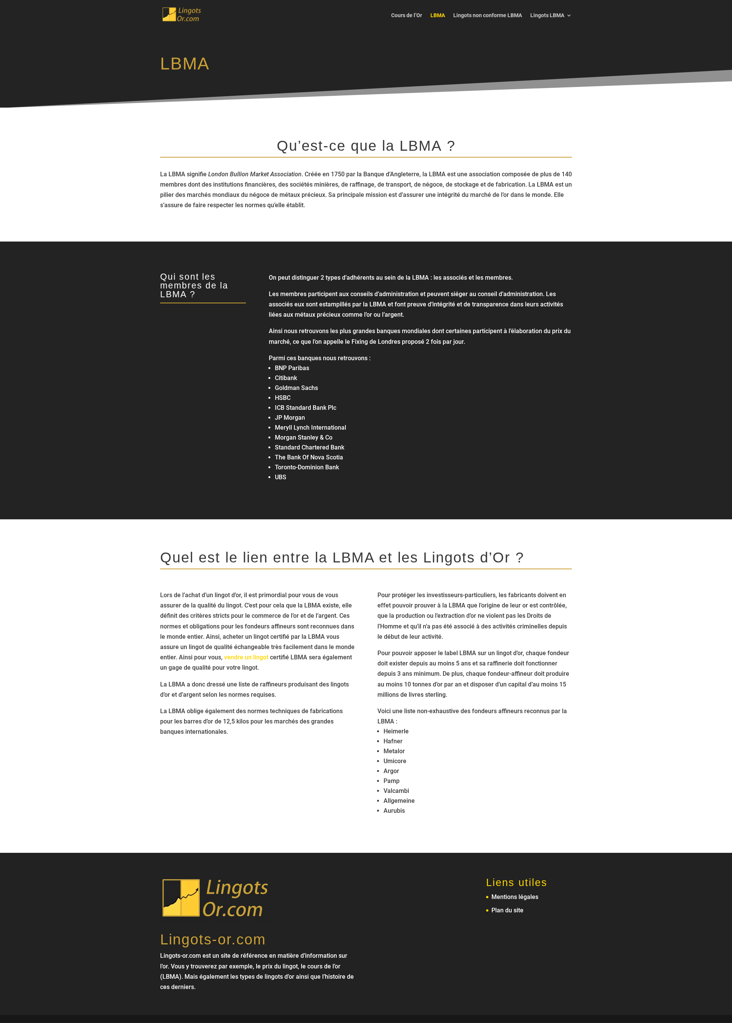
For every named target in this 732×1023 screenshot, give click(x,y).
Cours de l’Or (406, 15)
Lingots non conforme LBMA (487, 15)
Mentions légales (514, 897)
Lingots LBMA (547, 15)
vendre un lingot (246, 657)
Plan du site (507, 910)
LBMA (437, 15)
